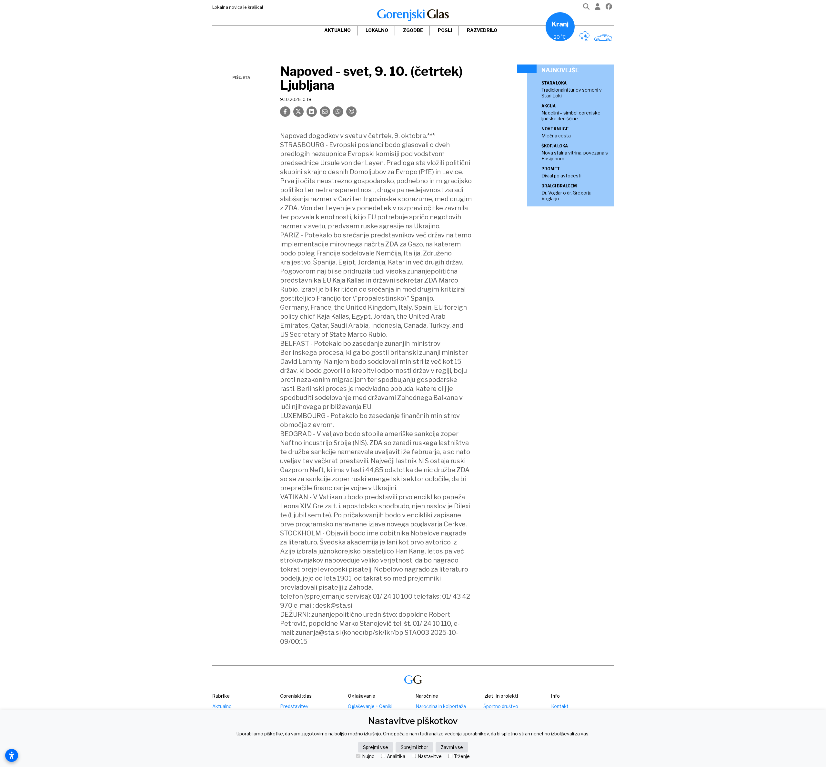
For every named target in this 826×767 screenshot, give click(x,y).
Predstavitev (294, 706)
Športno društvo (500, 706)
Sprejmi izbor (414, 747)
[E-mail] (325, 111)
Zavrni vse (452, 747)
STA (246, 77)
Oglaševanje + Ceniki (370, 706)
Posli (445, 30)
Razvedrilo (482, 30)
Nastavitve (430, 756)
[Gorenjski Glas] (413, 679)
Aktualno (337, 30)
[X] (298, 111)
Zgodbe (413, 30)
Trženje (462, 756)
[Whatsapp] (338, 111)
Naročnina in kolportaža (441, 706)
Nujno (368, 756)
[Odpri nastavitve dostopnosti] (11, 755)
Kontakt (560, 706)
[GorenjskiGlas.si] (413, 15)
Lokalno (377, 30)
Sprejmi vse (375, 747)
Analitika (396, 756)
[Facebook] (609, 8)
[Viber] (351, 111)
